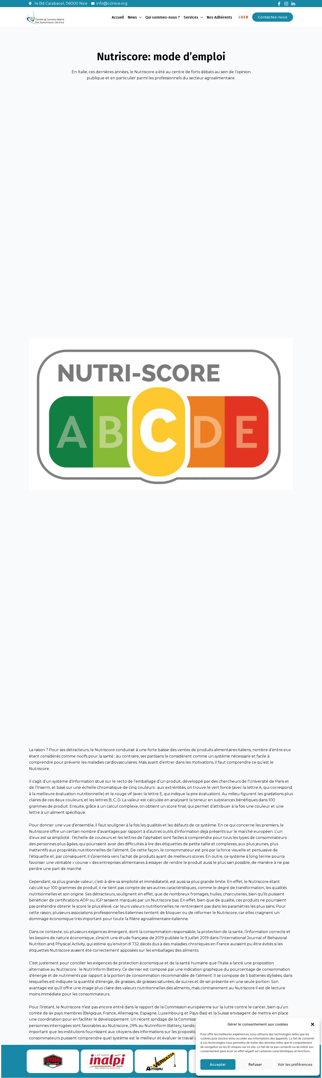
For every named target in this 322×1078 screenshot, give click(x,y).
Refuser (255, 1064)
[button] (312, 1024)
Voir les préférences (295, 1064)
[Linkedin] (293, 4)
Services (191, 17)
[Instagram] (286, 4)
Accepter (218, 1064)
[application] (139, 17)
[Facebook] (279, 4)
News (132, 17)
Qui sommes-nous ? (162, 17)
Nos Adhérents (219, 17)
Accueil (118, 17)
